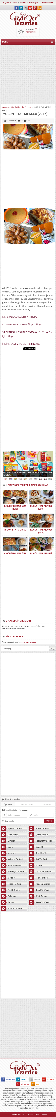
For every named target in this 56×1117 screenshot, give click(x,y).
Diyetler (11, 841)
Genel (10, 847)
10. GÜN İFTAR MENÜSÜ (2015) (41, 531)
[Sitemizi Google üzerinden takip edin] (26, 8)
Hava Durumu (47, 2)
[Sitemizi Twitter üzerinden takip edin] (21, 8)
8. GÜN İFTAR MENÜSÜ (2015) (15, 507)
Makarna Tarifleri (44, 871)
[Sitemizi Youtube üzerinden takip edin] (30, 8)
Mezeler (12, 878)
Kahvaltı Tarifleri (15, 859)
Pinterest (25, 1084)
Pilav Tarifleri (42, 878)
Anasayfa (5, 107)
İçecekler (12, 853)
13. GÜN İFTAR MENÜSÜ (15, 530)
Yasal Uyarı (33, 2)
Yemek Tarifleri (15, 908)
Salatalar (12, 896)
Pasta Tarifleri (42, 902)
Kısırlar (39, 865)
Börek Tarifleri (42, 828)
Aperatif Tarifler (15, 828)
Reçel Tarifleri (42, 890)
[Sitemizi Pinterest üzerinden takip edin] (35, 8)
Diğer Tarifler (15, 107)
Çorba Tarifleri (42, 835)
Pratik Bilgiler (14, 890)
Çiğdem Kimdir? (10, 2)
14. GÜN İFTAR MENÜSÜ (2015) (41, 507)
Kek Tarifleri (41, 859)
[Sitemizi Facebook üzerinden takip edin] (17, 8)
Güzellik (39, 847)
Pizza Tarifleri (14, 884)
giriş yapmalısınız (28, 642)
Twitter (24, 1079)
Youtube (50, 1079)
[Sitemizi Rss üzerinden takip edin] (39, 8)
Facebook (10, 1079)
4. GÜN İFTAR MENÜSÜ (15, 553)
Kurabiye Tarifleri (16, 871)
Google (37, 1079)
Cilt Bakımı (13, 835)
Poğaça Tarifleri (43, 884)
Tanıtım (23, 2)
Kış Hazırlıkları (15, 865)
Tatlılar (11, 902)
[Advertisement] (28, 74)
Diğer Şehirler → (32, 32)
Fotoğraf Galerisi (44, 841)
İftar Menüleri (27, 107)
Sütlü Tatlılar (41, 896)
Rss (37, 1084)
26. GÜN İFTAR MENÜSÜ (41, 553)
